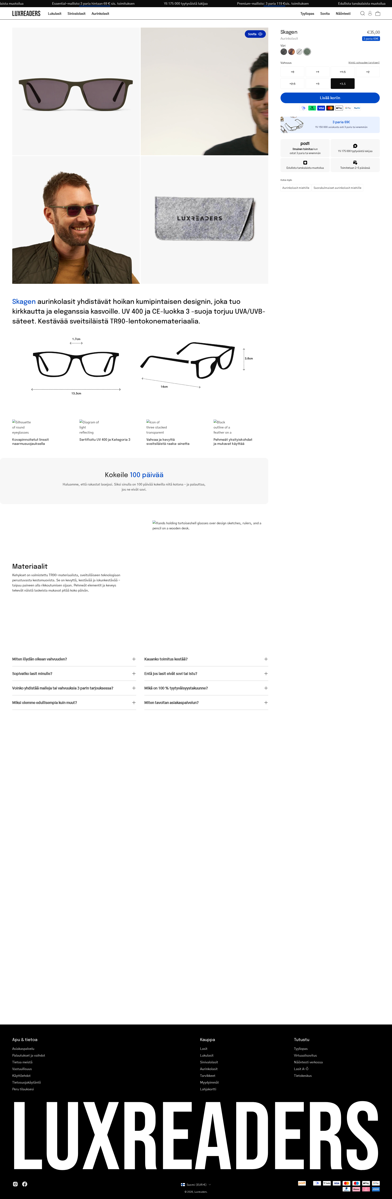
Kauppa (207, 1039)
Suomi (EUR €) (197, 1184)
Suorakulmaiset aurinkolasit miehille (337, 188)
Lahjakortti (208, 1089)
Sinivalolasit (209, 1062)
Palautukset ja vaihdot (28, 1055)
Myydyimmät (209, 1082)
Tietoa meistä (22, 1062)
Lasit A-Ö (301, 1068)
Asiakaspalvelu (23, 1048)
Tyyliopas (301, 1048)
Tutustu (301, 1039)
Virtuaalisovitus (305, 1055)
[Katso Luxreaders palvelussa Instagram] (15, 1184)
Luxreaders (200, 1191)
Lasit (203, 1048)
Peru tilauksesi (23, 1089)
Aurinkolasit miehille (295, 188)
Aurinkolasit (209, 1068)
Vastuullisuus (22, 1068)
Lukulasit (207, 1055)
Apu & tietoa (24, 1039)
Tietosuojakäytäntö (26, 1082)
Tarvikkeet (207, 1075)
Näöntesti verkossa (308, 1062)
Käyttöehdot (21, 1075)
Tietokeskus (303, 1075)
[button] (362, 13)
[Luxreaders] (26, 13)
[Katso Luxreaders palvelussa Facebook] (25, 1184)
